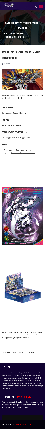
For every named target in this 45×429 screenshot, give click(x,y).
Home (3, 33)
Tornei (10, 33)
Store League (19, 33)
